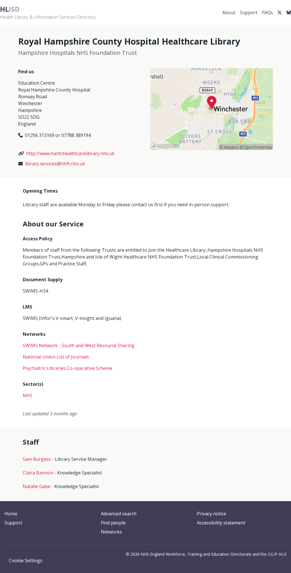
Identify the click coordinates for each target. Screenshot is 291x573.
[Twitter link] (279, 12)
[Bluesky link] (288, 12)
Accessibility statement (221, 523)
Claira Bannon (38, 473)
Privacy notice (211, 514)
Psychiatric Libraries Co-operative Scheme (67, 368)
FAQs (267, 12)
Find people (113, 523)
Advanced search (118, 514)
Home (11, 514)
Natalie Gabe (36, 486)
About (228, 12)
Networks (111, 532)
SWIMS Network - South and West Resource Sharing (78, 345)
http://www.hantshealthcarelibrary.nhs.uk (70, 153)
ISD (10, 9)
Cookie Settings (25, 560)
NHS (27, 395)
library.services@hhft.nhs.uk (55, 164)
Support (248, 12)
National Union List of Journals (56, 357)
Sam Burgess (37, 459)
